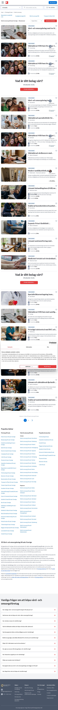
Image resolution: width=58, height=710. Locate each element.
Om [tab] (48, 347)
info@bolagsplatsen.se (6, 691)
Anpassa (28, 366)
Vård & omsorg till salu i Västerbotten (25, 531)
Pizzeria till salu (43, 458)
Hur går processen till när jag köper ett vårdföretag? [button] (17, 649)
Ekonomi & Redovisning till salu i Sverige (9, 517)
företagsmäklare (39, 577)
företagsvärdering (41, 568)
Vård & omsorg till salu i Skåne (27, 488)
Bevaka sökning (50, 20)
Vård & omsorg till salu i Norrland (28, 519)
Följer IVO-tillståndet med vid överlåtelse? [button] (14, 643)
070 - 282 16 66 (7, 694)
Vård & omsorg (17, 12)
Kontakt (39, 694)
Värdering (17, 691)
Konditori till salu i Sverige (7, 488)
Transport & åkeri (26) (49, 16)
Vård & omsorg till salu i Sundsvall (28, 475)
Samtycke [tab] (10, 347)
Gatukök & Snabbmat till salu (46, 439)
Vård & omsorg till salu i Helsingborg (29, 447)
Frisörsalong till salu (44, 436)
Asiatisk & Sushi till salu (44, 449)
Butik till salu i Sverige (6, 447)
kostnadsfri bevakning (11, 573)
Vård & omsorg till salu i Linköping (28, 466)
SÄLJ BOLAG (53, 2)
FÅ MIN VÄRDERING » (29, 89)
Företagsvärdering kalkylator (19, 700)
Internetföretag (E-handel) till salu (47, 455)
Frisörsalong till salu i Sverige (8, 472)
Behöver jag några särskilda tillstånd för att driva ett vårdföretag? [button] (20, 637)
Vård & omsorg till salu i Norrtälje (28, 481)
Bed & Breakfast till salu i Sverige (9, 513)
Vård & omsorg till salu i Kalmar (27, 460)
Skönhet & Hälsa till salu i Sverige (9, 510)
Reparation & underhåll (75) (6, 16)
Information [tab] (29, 347)
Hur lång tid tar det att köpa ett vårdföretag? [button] (15, 671)
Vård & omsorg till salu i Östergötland (25, 512)
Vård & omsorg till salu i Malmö (27, 444)
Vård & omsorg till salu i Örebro (27, 453)
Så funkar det (18, 696)
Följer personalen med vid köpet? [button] (11, 660)
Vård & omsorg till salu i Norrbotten (28, 508)
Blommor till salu (43, 461)
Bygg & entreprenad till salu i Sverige (10, 527)
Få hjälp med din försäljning (18, 688)
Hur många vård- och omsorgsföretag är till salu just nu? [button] (18, 609)
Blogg (38, 691)
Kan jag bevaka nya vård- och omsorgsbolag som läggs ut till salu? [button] (20, 665)
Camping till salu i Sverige (7, 454)
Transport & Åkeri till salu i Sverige (9, 482)
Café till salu (42, 464)
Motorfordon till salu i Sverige (8, 521)
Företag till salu (9, 12)
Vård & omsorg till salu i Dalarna (28, 502)
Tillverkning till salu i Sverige (8, 524)
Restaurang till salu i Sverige (7, 439)
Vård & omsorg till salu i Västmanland (25, 526)
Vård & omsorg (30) (34, 16)
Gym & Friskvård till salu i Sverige (9, 496)
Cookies (49, 692)
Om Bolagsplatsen (40, 688)
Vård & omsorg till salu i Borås (27, 469)
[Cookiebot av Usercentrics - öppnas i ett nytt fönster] (50, 343)
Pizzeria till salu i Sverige (7, 460)
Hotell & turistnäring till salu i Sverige (8, 443)
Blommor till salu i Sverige (7, 476)
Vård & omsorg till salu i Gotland (28, 516)
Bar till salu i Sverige (6, 502)
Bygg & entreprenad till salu (45, 446)
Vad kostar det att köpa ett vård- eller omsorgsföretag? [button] (18, 615)
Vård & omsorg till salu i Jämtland (28, 499)
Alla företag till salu (29, 690)
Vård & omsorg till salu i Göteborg (28, 441)
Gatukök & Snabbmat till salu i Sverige (8, 464)
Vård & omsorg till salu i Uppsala (28, 450)
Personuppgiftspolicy (52, 690)
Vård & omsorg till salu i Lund (27, 478)
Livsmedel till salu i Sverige (7, 530)
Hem (2, 12)
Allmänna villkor (50, 687)
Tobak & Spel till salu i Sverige (8, 485)
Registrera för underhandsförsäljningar (30, 693)
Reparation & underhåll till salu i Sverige (8, 468)
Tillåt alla (47, 366)
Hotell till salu (42, 443)
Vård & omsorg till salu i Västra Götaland (27, 491)
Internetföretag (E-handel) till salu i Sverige (9, 492)
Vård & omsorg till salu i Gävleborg (28, 522)
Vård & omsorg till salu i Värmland (28, 495)
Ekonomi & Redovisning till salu (46, 452)
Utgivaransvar (50, 698)
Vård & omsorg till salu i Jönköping (28, 457)
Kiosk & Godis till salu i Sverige (8, 450)
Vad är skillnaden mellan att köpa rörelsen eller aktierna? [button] (18, 626)
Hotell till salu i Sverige (6, 533)
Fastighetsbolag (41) (20, 16)
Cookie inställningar (51, 695)
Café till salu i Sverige (6, 457)
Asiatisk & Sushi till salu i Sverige (9, 499)
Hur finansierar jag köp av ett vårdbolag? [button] (14, 654)
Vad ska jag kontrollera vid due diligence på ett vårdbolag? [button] (18, 632)
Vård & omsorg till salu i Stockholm (28, 438)
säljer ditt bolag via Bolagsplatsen (20, 577)
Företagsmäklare (19, 694)
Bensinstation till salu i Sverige (8, 479)
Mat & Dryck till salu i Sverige (8, 436)
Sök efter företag (29, 687)
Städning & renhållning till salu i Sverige (8, 506)
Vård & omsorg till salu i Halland (28, 505)
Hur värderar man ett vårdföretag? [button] (12, 621)
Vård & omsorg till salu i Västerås (28, 463)
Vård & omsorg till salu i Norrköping (28, 472)
